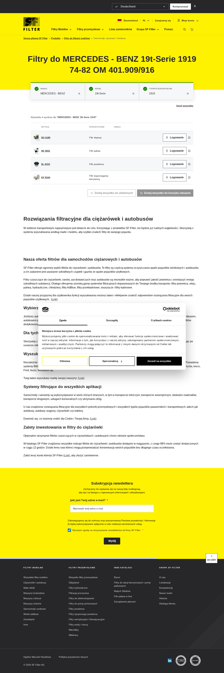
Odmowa (65, 361)
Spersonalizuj (110, 361)
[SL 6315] (36, 164)
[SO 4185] (36, 137)
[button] (180, 6)
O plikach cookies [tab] (161, 320)
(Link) (54, 299)
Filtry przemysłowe (88, 29)
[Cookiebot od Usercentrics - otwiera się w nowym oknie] (167, 309)
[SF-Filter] (31, 24)
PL (144, 20)
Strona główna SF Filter (35, 38)
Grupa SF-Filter (146, 29)
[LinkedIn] (170, 661)
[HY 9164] (36, 177)
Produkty (55, 38)
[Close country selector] (194, 6)
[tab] (58, 91)
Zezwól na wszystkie (159, 361)
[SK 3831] (36, 151)
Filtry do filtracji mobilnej (77, 38)
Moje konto (188, 20)
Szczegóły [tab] (112, 320)
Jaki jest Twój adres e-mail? (87, 500)
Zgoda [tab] (63, 320)
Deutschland (128, 6)
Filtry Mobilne (59, 29)
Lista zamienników (120, 29)
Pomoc (168, 29)
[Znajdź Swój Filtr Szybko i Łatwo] (184, 29)
